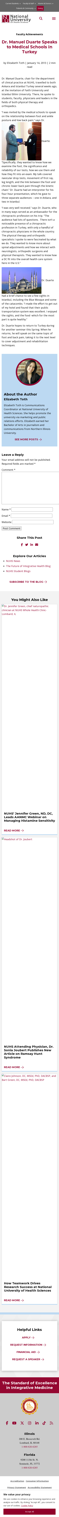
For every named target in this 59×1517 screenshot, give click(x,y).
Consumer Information (37, 1481)
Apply (26, 1337)
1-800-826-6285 (30, 1446)
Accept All (29, 1511)
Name (6, 509)
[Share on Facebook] (22, 545)
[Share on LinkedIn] (31, 545)
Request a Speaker (26, 1359)
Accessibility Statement (40, 1487)
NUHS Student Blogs (18, 571)
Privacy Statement (16, 1487)
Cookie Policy (27, 1505)
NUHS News (13, 561)
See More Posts (26, 439)
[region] (29, 1503)
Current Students (12, 3)
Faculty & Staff (28, 3)
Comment (8, 469)
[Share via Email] (36, 545)
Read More (12, 830)
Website (6, 522)
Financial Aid (26, 1352)
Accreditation (17, 1481)
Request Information (26, 1344)
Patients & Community (24, 8)
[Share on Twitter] (26, 545)
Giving (40, 8)
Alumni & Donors (44, 3)
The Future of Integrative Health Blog (28, 566)
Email (6, 515)
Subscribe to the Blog (26, 581)
